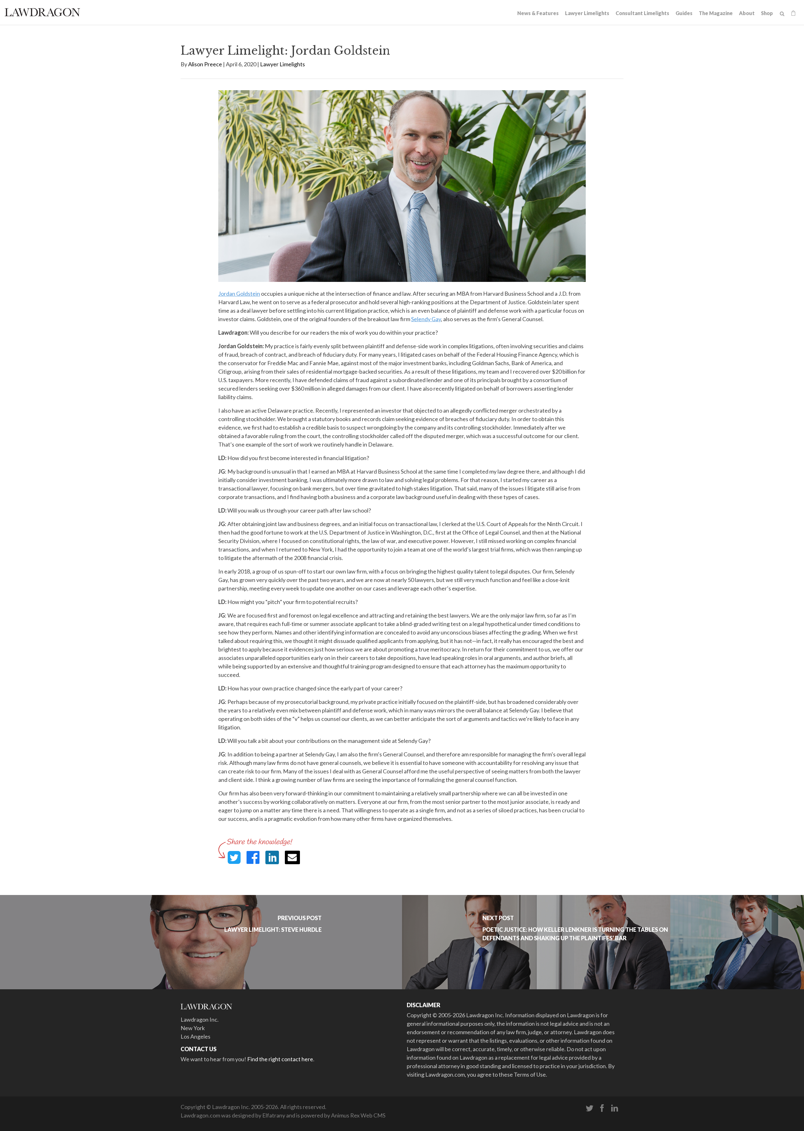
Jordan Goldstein (239, 293)
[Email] (292, 857)
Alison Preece (205, 64)
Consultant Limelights (642, 13)
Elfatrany (273, 1115)
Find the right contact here (280, 1059)
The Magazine (716, 13)
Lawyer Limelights (587, 13)
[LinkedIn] (614, 1108)
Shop (767, 13)
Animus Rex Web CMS (358, 1115)
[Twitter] (589, 1108)
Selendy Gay (426, 319)
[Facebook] (602, 1108)
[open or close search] (782, 14)
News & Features (538, 13)
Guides (684, 13)
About (747, 13)
